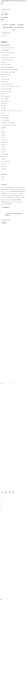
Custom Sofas (4, 79)
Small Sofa (13, 199)
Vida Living (7, 204)
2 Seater (7, 187)
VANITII (2, 204)
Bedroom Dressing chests (7, 52)
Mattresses (11, 197)
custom (7, 191)
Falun (2, 137)
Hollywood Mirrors (5, 74)
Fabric (21, 193)
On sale (3, 176)
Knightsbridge (4, 142)
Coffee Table (4, 118)
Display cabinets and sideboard (8, 69)
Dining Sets (3, 98)
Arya (2, 130)
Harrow (2, 163)
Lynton (2, 168)
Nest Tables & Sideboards (7, 122)
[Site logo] (8, 5)
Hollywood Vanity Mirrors (7, 84)
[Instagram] (9, 492)
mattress (5, 197)
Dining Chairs (4, 96)
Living (17, 195)
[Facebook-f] (2, 492)
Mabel (2, 105)
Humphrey (3, 139)
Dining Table (4, 101)
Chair (10, 189)
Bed (19, 187)
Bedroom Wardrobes (5, 60)
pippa (2, 147)
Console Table (15, 189)
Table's (22, 202)
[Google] (6, 492)
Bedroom (22, 187)
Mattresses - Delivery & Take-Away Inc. (10, 110)
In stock (2, 179)
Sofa (19, 199)
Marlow (2, 108)
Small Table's (4, 115)
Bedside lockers (4, 64)
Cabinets (6, 189)
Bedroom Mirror (4, 55)
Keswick (3, 166)
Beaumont (3, 156)
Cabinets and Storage (6, 67)
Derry (10, 191)
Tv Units (3, 76)
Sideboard (3, 103)
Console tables (4, 120)
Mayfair (2, 144)
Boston (2, 132)
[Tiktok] (13, 492)
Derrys (13, 191)
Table (19, 202)
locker (20, 195)
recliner (5, 199)
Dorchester (3, 81)
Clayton (3, 134)
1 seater (2, 187)
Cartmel (3, 159)
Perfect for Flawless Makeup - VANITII (9, 86)
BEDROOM (3, 50)
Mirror (2, 113)
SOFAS (3, 202)
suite (8, 202)
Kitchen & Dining (5, 89)
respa (8, 199)
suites (11, 202)
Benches (3, 93)
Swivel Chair (15, 202)
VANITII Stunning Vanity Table (8, 125)
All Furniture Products (6, 47)
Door (11, 193)
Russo (2, 151)
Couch (4, 191)
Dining (18, 191)
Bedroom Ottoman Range (7, 57)
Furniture (3, 195)
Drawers (18, 193)
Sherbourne (3, 154)
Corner (20, 189)
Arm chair (16, 187)
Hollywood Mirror (8, 195)
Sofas (2, 127)
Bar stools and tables (6, 91)
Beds (2, 62)
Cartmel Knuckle (5, 161)
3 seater (12, 187)
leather (13, 195)
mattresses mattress (19, 197)
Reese (2, 149)
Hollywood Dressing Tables (7, 72)
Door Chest (15, 193)
